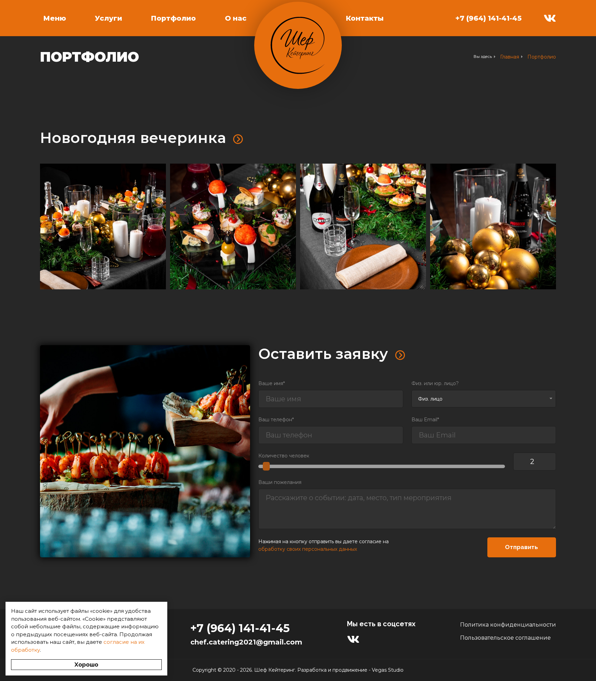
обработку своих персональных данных (307, 549)
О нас (236, 18)
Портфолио (173, 18)
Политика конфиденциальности (508, 624)
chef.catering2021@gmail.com (246, 642)
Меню (54, 18)
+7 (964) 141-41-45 (488, 18)
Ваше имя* (271, 383)
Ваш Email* (425, 419)
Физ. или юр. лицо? (435, 383)
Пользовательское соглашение (505, 637)
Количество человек (283, 456)
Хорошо (86, 664)
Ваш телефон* (276, 419)
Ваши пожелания (279, 482)
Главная (509, 57)
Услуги (108, 18)
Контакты (365, 18)
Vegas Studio (388, 670)
